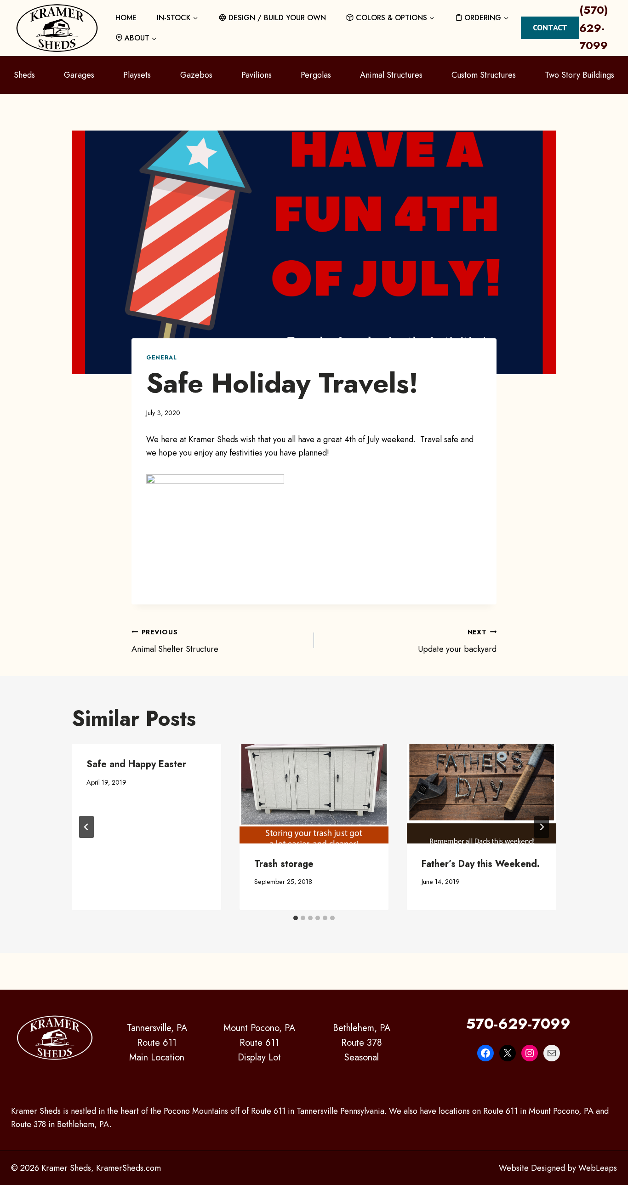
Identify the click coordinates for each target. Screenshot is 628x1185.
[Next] (541, 827)
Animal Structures (391, 75)
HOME (126, 17)
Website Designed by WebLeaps (558, 1168)
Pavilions (256, 75)
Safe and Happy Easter (136, 764)
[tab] (295, 918)
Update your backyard (457, 641)
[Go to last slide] (86, 827)
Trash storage (284, 864)
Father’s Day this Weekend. (481, 864)
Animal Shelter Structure (174, 641)
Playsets (137, 75)
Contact (550, 27)
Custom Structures (483, 75)
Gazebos (196, 75)
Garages (79, 75)
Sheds (24, 75)
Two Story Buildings (579, 75)
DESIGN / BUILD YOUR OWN (277, 17)
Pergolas (316, 75)
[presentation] (314, 793)
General (161, 357)
